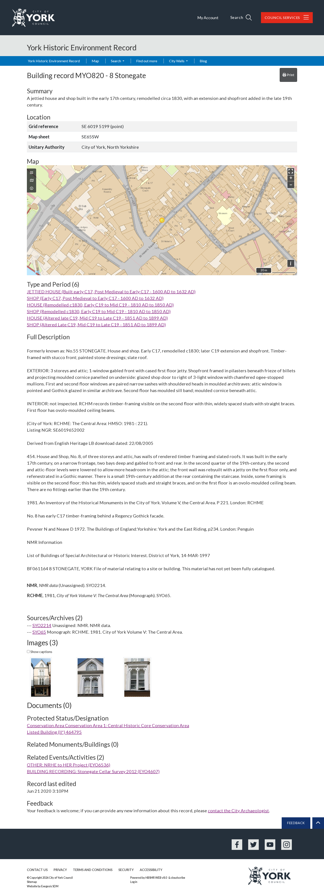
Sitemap (32, 882)
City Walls (177, 61)
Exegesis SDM (49, 886)
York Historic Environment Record (54, 61)
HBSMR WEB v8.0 (156, 877)
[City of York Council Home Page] (33, 18)
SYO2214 (41, 625)
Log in (133, 882)
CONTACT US (37, 870)
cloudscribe (178, 877)
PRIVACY (60, 870)
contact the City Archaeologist (238, 810)
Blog (203, 61)
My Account (207, 17)
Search (116, 61)
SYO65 (39, 631)
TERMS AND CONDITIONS (92, 870)
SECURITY (126, 870)
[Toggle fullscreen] (290, 171)
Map (95, 61)
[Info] (31, 188)
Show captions (41, 651)
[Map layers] (31, 173)
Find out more (146, 61)
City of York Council (61, 877)
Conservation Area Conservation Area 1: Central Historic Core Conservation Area (108, 725)
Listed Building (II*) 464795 (54, 732)
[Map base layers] (31, 180)
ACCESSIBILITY (151, 870)
